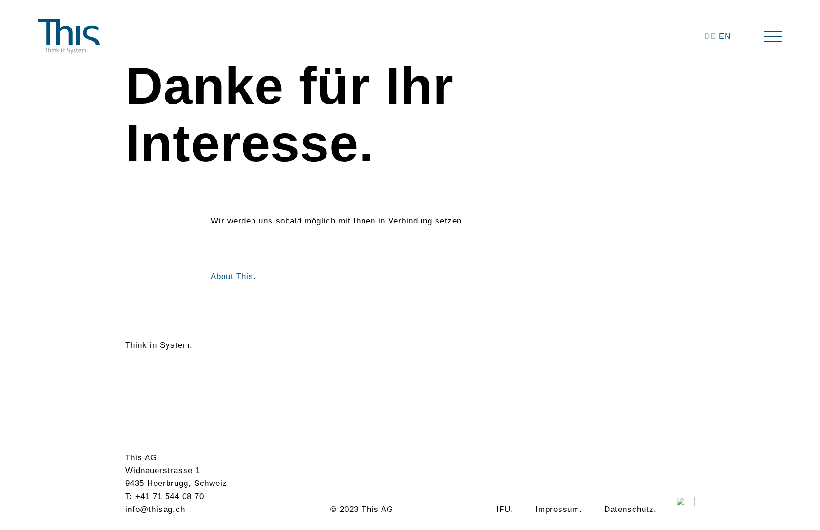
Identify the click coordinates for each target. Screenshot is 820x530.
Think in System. (159, 345)
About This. (233, 276)
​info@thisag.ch (155, 509)
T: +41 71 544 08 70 (164, 496)
